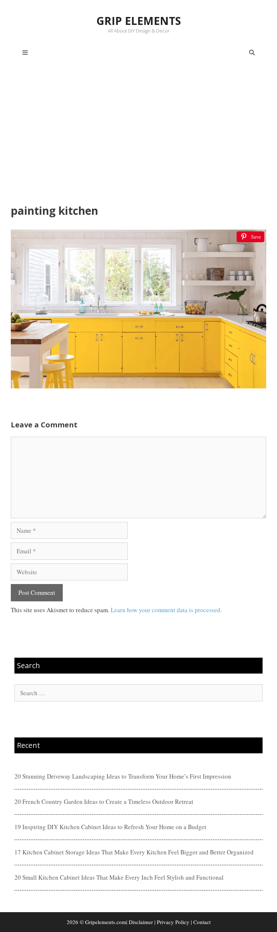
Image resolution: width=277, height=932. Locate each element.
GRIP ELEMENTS (138, 20)
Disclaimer (141, 922)
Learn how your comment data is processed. (166, 610)
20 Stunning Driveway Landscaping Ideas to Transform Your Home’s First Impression (122, 776)
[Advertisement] (138, 135)
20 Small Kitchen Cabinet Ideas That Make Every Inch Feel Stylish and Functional (119, 877)
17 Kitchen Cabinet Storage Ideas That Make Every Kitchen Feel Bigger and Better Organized (134, 852)
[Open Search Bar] (252, 53)
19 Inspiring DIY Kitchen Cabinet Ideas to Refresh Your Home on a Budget (110, 827)
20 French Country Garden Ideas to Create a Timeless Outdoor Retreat (103, 801)
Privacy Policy (173, 922)
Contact (202, 922)
